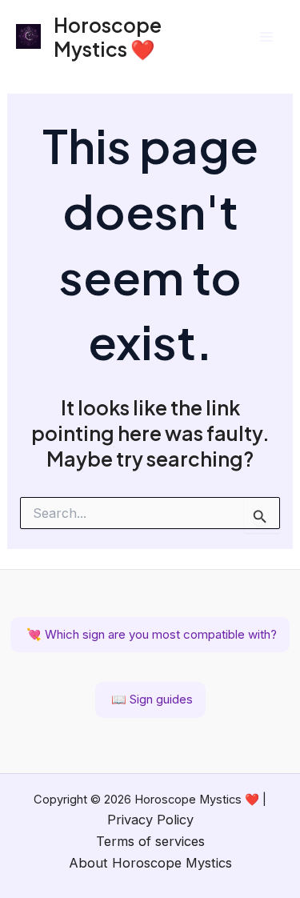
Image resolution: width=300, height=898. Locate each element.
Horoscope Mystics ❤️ (108, 36)
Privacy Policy (150, 820)
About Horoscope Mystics (150, 863)
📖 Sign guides (150, 699)
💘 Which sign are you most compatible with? (150, 634)
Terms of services (150, 841)
